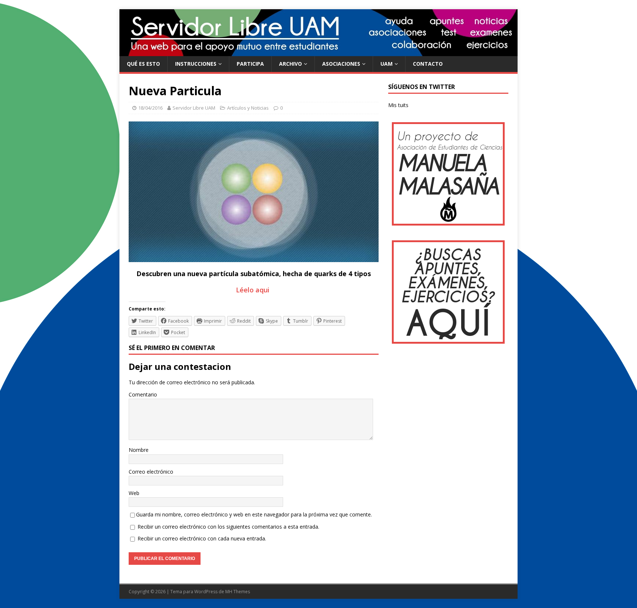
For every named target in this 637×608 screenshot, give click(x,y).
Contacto (428, 63)
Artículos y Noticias (248, 107)
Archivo (290, 63)
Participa (250, 63)
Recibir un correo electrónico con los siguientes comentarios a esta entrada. (228, 526)
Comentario (143, 394)
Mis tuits (398, 105)
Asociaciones (341, 63)
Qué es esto (143, 63)
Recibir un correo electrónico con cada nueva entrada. (202, 538)
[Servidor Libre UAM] (318, 51)
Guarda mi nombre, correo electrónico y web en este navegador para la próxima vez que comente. (254, 514)
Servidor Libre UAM (194, 107)
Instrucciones (195, 63)
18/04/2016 (150, 107)
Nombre (139, 449)
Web (134, 493)
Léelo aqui (253, 289)
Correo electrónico (151, 471)
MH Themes (237, 591)
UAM (386, 63)
